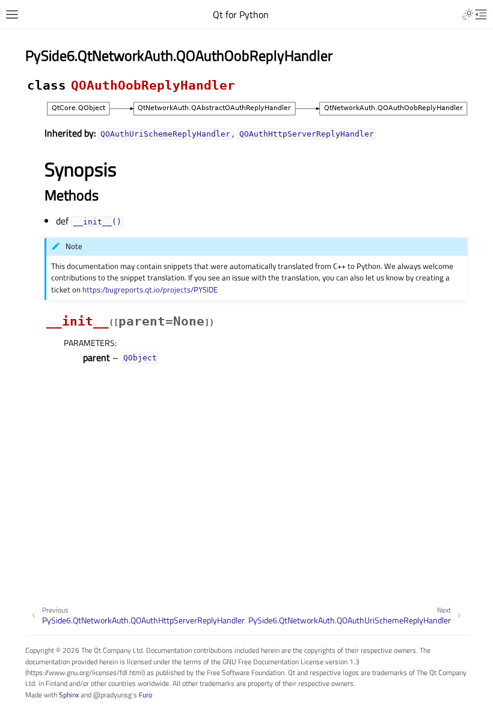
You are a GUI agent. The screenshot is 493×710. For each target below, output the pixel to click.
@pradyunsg (112, 694)
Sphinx (69, 694)
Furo (145, 694)
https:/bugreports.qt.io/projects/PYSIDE (150, 289)
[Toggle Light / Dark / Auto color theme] (468, 14)
